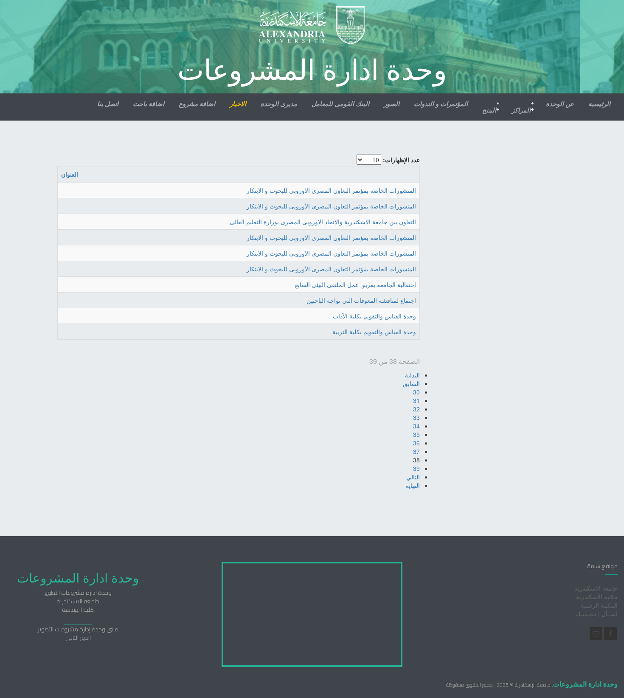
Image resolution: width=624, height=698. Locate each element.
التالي (413, 477)
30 (416, 392)
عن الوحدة (560, 103)
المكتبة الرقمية (599, 605)
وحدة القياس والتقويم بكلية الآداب (374, 316)
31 (416, 400)
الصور (391, 103)
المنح (489, 110)
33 (416, 417)
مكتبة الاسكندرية (597, 596)
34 (416, 426)
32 (416, 409)
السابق (411, 383)
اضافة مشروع (197, 103)
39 (416, 468)
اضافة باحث (148, 103)
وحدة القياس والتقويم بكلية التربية (374, 331)
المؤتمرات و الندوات (441, 103)
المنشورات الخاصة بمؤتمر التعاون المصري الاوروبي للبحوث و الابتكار (331, 190)
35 (416, 434)
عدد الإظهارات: (401, 159)
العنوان (69, 174)
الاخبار (238, 103)
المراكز (521, 110)
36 (416, 443)
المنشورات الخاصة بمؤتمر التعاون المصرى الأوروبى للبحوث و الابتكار (331, 206)
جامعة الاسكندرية (596, 588)
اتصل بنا (107, 103)
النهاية (412, 485)
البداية (412, 375)
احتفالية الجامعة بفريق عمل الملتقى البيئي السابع (355, 284)
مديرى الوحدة (279, 103)
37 (416, 451)
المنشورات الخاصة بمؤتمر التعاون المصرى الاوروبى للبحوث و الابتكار (331, 237)
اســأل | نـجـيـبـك (597, 613)
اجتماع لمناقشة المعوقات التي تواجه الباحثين (361, 300)
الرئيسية (599, 103)
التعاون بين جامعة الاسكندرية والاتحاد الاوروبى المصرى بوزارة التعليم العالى (323, 221)
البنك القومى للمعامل (340, 103)
